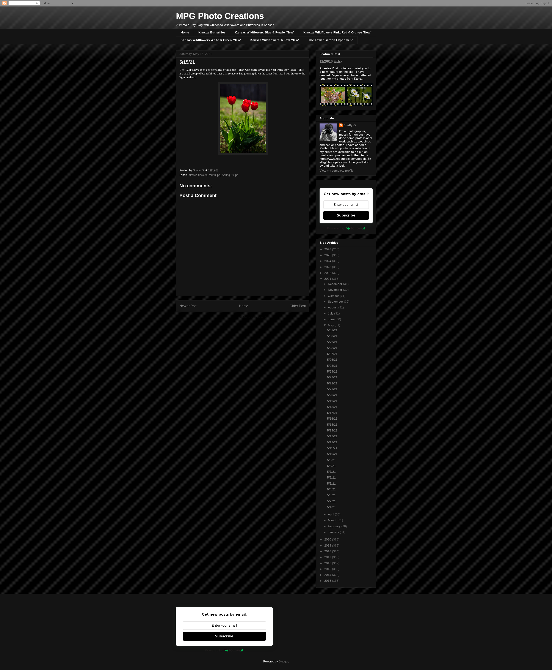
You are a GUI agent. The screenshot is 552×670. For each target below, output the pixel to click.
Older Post (298, 306)
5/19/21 (332, 401)
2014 (328, 575)
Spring (226, 175)
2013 (328, 580)
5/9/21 (331, 460)
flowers (202, 175)
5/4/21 (331, 489)
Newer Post (188, 306)
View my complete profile (337, 170)
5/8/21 (331, 466)
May (331, 325)
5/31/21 (332, 330)
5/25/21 (332, 365)
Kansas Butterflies (212, 32)
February (334, 526)
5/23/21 (332, 377)
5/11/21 (332, 448)
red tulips (214, 175)
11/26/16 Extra (331, 61)
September (336, 301)
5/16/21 (332, 418)
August (333, 307)
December (335, 284)
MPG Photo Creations (220, 16)
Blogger (283, 661)
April (331, 514)
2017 (328, 557)
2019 (328, 545)
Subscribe (346, 215)
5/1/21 (331, 507)
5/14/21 (332, 430)
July (331, 313)
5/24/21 (332, 371)
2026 (328, 249)
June (332, 319)
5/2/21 (331, 501)
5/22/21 (332, 383)
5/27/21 (332, 354)
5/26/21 (332, 359)
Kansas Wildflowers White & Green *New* (211, 40)
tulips (235, 175)
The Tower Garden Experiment (330, 40)
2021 (328, 278)
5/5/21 (331, 483)
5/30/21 (332, 336)
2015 (328, 569)
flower (192, 175)
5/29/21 (332, 342)
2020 (328, 539)
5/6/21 (331, 477)
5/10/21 (332, 454)
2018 (328, 551)
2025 (328, 255)
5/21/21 (332, 389)
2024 (328, 261)
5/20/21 (332, 395)
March (332, 520)
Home (185, 32)
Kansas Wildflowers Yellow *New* (274, 40)
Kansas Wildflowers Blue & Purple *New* (264, 32)
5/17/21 (332, 412)
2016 (328, 563)
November (335, 289)
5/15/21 (332, 424)
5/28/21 (332, 348)
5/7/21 (331, 471)
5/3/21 (331, 495)
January (334, 532)
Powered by (335, 228)
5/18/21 (332, 407)
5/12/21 (332, 442)
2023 (328, 267)
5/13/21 (332, 436)
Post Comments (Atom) (251, 317)
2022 (328, 273)
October (334, 295)
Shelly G (349, 125)
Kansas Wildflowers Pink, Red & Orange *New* (337, 32)
